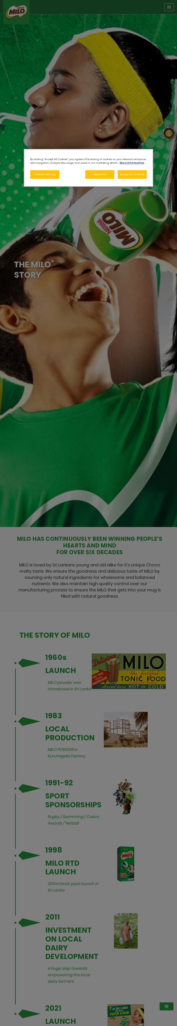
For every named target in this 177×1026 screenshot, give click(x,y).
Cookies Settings (45, 174)
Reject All (100, 174)
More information (132, 163)
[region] (88, 168)
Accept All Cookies (132, 174)
